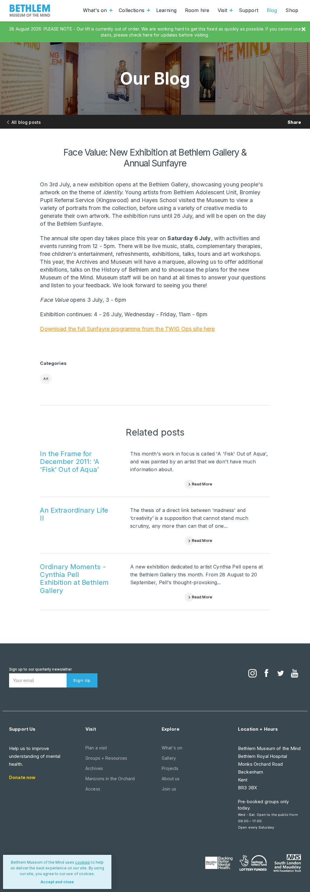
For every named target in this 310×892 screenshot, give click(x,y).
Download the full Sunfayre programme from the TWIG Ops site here (127, 329)
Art (45, 378)
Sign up (82, 680)
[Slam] (287, 863)
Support (248, 10)
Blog (272, 10)
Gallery (169, 758)
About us (171, 778)
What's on (95, 10)
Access (92, 788)
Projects (170, 768)
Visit (222, 10)
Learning (166, 10)
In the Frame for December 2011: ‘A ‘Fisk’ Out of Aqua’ (69, 462)
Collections (131, 10)
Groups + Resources (106, 758)
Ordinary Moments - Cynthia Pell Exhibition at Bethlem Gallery (74, 578)
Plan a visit (96, 747)
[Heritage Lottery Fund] (253, 863)
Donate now (22, 777)
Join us (169, 788)
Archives (94, 768)
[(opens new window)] (252, 674)
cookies (82, 862)
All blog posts (26, 122)
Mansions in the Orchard (110, 778)
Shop (291, 10)
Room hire (197, 10)
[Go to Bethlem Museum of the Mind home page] (30, 11)
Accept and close (57, 882)
